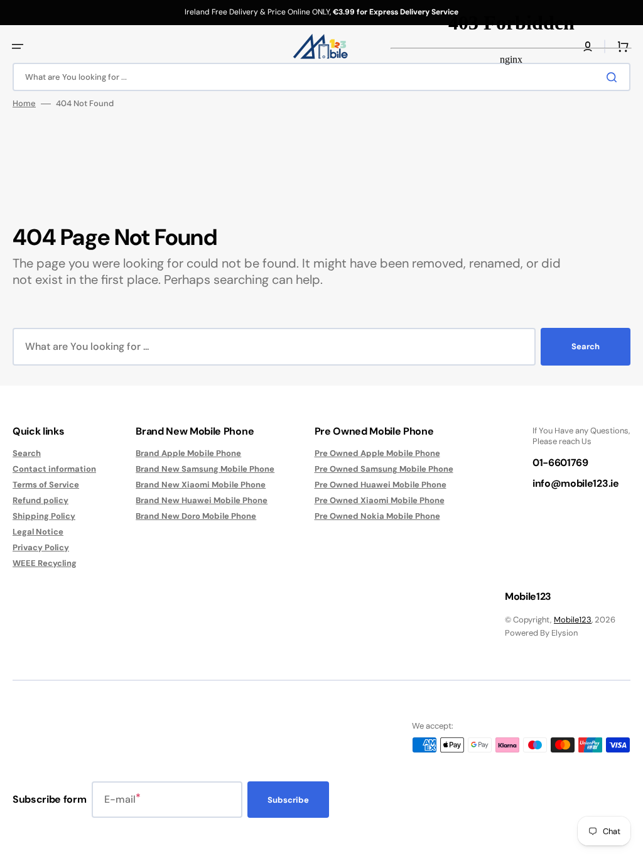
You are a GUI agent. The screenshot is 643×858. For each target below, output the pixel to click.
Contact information (54, 469)
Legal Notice (38, 531)
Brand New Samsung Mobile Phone (205, 469)
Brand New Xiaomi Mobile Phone (201, 484)
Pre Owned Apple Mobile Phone (377, 453)
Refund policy (40, 500)
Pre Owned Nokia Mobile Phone (377, 516)
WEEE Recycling (45, 563)
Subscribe (288, 800)
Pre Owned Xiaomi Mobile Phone (380, 500)
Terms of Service (46, 484)
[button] (17, 46)
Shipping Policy (44, 516)
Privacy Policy (41, 547)
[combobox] (321, 77)
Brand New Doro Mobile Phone (196, 516)
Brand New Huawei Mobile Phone (201, 500)
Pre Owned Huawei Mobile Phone (380, 484)
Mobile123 (573, 619)
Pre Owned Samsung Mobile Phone (384, 469)
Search (585, 346)
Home (24, 104)
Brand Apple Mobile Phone (188, 453)
